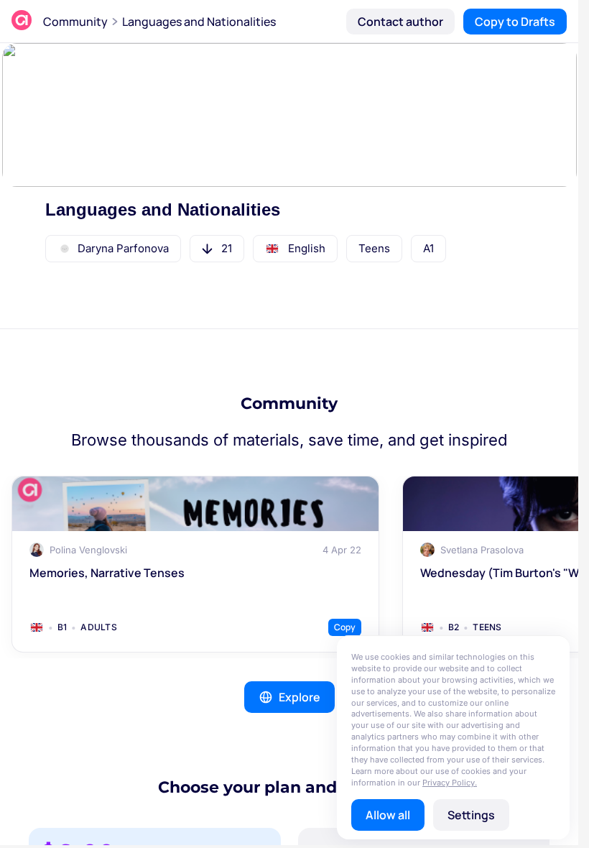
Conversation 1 (89, 417)
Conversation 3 (332, 417)
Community (75, 21)
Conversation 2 (210, 417)
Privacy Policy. (449, 783)
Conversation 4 (454, 417)
